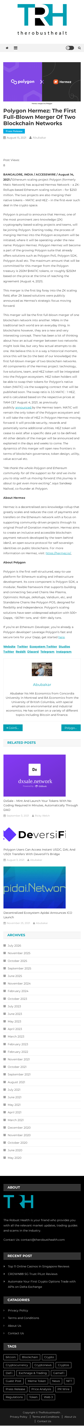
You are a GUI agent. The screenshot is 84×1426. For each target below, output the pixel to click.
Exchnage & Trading (33, 1373)
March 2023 (16, 1036)
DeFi (9, 1373)
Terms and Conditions (23, 1318)
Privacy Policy (18, 1310)
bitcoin (11, 1357)
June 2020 (15, 1150)
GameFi (58, 1373)
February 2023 (18, 1044)
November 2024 (19, 983)
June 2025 (15, 976)
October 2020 (17, 1143)
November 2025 (19, 953)
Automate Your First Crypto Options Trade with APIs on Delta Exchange (42, 1284)
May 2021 (14, 1105)
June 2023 (15, 1014)
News (56, 1381)
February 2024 (18, 991)
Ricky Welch (42, 815)
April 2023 (15, 1029)
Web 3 (48, 1397)
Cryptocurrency (17, 1365)
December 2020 (19, 1127)
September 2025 (19, 968)
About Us (14, 1326)
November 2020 (19, 1135)
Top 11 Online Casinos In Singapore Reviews (38, 1266)
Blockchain (30, 1357)
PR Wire (63, 1389)
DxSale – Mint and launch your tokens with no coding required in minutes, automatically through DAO (40, 805)
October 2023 (17, 999)
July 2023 (14, 1006)
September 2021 (19, 1074)
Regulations (14, 1397)
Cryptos (63, 1365)
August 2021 (16, 1082)
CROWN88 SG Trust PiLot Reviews (32, 1274)
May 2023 (14, 1021)
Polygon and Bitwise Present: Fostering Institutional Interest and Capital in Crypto (73, 728)
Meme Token (37, 1381)
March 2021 (16, 1120)
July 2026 (14, 945)
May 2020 (14, 1158)
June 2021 (14, 1097)
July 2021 (14, 1090)
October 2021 (17, 1067)
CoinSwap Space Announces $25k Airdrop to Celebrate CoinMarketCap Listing (16, 728)
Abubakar (39, 137)
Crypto (49, 1357)
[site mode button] (70, 48)
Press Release (14, 131)
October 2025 (17, 961)
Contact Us (16, 1333)
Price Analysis (41, 1389)
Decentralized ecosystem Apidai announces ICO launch (37, 915)
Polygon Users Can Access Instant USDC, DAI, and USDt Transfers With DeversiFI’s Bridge (39, 852)
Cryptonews (43, 1365)
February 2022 (18, 1052)
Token (33, 1397)
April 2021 (14, 1112)
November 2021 (19, 1059)
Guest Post (13, 1381)
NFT (69, 1381)
